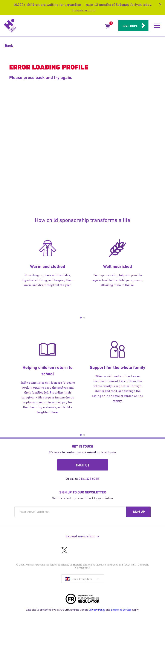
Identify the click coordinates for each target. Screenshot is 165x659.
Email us (82, 465)
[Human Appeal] (53, 26)
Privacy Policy (97, 609)
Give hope (130, 26)
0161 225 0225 (89, 479)
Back (9, 46)
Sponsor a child (84, 10)
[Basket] (107, 27)
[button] (81, 317)
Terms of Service (121, 609)
